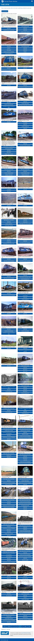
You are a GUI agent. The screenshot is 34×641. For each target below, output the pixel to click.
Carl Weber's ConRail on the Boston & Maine (9, 107)
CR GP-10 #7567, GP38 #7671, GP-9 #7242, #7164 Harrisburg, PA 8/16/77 (25, 427)
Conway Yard (25, 221)
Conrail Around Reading (9, 148)
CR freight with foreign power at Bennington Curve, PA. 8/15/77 (7, 427)
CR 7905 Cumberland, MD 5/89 (7, 120)
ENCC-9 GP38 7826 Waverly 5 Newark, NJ (23, 592)
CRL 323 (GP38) (21, 575)
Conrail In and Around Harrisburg (9, 51)
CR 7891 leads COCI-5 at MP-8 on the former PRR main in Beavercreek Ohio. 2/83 (9, 25)
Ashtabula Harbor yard (8, 174)
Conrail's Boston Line (8, 391)
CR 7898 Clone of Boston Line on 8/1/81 (8, 83)
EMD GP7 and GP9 (25, 434)
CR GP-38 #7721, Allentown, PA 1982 (8, 451)
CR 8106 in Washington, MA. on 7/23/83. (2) (7, 385)
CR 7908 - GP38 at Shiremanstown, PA (24, 142)
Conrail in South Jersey (25, 330)
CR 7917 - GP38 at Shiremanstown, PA (24, 239)
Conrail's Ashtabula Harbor (9, 173)
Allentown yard (9, 455)
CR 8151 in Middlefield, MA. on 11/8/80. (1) (23, 406)
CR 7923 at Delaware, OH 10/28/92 (8, 291)
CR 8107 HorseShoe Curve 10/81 (24, 384)
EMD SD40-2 (9, 529)
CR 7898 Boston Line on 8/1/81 (23, 66)
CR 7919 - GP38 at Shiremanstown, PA (8, 274)
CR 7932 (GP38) (21, 312)
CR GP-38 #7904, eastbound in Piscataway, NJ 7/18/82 (23, 477)
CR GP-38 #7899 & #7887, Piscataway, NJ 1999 (6, 477)
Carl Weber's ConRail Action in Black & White (9, 387)
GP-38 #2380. (20, 612)
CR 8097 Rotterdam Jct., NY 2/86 (24, 364)
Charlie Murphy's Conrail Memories (8, 146)
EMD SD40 (25, 507)
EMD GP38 (9, 28)
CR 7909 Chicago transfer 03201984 (8, 187)
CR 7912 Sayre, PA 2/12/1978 (7, 218)
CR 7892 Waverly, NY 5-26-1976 (24, 24)
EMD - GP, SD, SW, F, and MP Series (17, 8)
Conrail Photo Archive (10, 1)
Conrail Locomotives (7, 8)
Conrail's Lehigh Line (8, 223)
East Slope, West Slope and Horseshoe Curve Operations (9, 433)
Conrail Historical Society (25, 632)
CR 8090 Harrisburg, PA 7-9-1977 (8, 364)
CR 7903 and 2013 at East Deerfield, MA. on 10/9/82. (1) (8, 100)
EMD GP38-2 (9, 152)
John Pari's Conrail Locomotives (25, 145)
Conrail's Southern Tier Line (25, 31)
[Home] (2, 1)
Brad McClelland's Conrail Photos (9, 30)
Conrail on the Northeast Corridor (25, 530)
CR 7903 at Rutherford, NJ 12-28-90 (24, 100)
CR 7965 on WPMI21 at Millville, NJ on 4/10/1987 (25, 327)
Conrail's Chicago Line (25, 126)
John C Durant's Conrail (25, 26)
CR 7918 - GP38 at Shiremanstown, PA (8, 257)
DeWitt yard (25, 128)
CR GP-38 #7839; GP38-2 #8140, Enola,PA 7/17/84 (24, 452)
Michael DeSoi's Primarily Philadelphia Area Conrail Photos (25, 295)
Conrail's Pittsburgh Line (9, 53)
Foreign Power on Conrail (9, 153)
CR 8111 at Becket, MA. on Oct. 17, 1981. (8, 406)
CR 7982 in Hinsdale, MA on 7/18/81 (8, 346)
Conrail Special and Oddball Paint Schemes (9, 69)
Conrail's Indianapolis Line (25, 279)
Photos (2, 8)
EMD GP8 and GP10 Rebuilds (25, 430)
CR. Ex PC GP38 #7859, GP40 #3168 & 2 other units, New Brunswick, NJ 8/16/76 (25, 522)
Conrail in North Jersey (25, 103)
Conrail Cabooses (9, 556)
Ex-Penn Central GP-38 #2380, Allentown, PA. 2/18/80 (7, 613)
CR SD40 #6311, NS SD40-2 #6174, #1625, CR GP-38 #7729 (8, 522)
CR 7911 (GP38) (21, 204)
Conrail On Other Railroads (9, 104)
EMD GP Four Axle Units (27, 8)
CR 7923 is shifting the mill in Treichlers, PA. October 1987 (23, 292)
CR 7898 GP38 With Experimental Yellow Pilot (24, 83)
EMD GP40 (25, 49)
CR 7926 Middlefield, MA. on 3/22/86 (8, 312)
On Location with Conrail (25, 505)
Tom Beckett (25, 122)
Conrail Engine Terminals (9, 225)
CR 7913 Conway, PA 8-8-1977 (23, 218)
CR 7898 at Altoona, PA (6, 66)
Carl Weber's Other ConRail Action (8, 408)
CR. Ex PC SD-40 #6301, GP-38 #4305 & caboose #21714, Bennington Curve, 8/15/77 (8, 549)
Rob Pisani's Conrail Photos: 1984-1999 (25, 105)
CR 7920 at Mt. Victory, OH (23, 273)
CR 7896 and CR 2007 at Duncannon (8, 44)
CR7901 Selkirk (4, 575)
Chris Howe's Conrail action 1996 (25, 277)
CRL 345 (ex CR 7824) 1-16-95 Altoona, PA (7, 592)
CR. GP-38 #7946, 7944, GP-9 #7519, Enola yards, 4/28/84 (25, 549)
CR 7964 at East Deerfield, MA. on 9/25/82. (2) (8, 327)
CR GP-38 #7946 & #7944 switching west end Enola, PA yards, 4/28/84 (8, 498)
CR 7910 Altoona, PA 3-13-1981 (24, 187)
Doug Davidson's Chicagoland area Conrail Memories (25, 351)
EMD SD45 (25, 28)
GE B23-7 (8, 48)
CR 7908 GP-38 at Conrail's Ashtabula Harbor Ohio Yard (8, 167)
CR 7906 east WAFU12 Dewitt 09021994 (23, 121)
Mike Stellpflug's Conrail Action (9, 220)
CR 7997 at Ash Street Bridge (23, 346)
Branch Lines (25, 371)
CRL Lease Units (25, 578)
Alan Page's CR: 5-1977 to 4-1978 (25, 223)
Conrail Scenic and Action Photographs (9, 295)
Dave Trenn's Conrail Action (8, 169)
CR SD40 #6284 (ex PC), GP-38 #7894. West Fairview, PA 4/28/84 (24, 498)
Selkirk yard (9, 578)
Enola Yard (25, 459)
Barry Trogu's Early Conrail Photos (8, 428)
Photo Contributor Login (4, 639)
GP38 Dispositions (5, 11)
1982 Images (9, 49)
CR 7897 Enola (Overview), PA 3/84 (24, 44)
